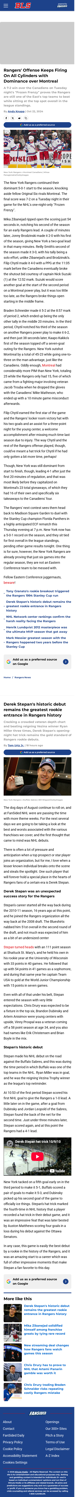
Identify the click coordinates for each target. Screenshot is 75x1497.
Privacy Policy (13, 1442)
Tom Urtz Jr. (16, 745)
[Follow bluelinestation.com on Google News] (65, 662)
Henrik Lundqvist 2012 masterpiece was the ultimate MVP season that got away (36, 629)
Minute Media (21, 1472)
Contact (8, 1429)
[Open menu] (6, 5)
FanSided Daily (13, 1435)
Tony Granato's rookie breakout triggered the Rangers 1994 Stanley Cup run (37, 593)
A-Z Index (52, 1456)
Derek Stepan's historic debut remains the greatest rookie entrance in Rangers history (38, 606)
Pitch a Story (55, 1435)
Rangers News (23, 677)
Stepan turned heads (19, 947)
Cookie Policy (12, 1449)
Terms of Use (55, 1442)
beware (9, 583)
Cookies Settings (15, 1462)
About (7, 1422)
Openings (52, 1422)
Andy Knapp (16, 111)
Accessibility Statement (20, 1456)
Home (7, 677)
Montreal (48, 365)
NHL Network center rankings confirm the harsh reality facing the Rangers (38, 619)
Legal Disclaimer (58, 1449)
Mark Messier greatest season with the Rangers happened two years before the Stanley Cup (37, 642)
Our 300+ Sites (56, 1429)
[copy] (25, 118)
